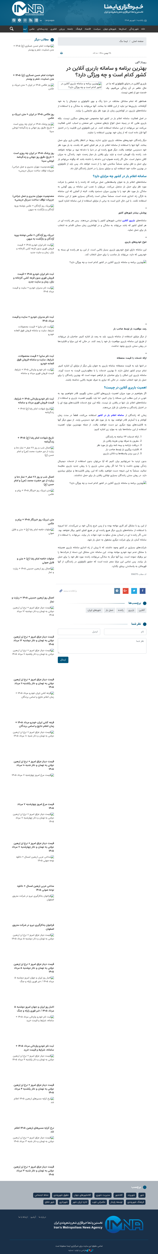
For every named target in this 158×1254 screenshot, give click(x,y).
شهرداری (63, 1202)
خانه (143, 29)
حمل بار (109, 610)
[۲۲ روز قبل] (33, 705)
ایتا (14, 20)
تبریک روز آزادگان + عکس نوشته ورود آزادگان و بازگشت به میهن (34, 237)
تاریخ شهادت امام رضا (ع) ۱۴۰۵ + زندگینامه (36, 440)
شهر (142, 1195)
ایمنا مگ (123, 41)
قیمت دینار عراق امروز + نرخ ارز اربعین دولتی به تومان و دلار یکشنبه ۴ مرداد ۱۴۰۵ (34, 1089)
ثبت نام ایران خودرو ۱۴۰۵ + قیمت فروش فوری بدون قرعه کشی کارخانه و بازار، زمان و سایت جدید (33, 278)
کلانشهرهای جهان (82, 1195)
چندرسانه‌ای (42, 29)
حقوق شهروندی (61, 1195)
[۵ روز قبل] (33, 136)
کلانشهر (119, 1195)
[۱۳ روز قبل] (33, 382)
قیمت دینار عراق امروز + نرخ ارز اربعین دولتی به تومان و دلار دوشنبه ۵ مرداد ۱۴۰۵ (34, 968)
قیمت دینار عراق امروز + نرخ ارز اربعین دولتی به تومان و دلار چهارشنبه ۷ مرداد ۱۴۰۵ (33, 847)
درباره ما (42, 1217)
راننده (121, 610)
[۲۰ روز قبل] (33, 581)
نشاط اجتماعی (42, 1195)
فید (30, 20)
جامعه (70, 29)
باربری (131, 610)
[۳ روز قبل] (33, 58)
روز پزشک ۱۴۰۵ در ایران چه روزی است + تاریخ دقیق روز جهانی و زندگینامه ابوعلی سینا (33, 157)
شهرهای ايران (94, 610)
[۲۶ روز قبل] (33, 908)
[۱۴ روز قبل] (33, 421)
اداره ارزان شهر (80, 1202)
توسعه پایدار (116, 1202)
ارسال (63, 660)
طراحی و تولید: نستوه (77, 1250)
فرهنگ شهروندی (135, 1202)
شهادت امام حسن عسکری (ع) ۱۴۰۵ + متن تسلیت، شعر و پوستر (33, 77)
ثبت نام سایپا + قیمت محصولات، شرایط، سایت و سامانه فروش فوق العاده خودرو (35, 360)
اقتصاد (88, 29)
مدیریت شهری (103, 1195)
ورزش (62, 29)
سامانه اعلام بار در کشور (111, 415)
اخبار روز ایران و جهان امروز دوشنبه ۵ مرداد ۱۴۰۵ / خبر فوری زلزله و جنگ (34, 1009)
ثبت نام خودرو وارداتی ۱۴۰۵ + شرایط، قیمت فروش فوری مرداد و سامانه (34, 401)
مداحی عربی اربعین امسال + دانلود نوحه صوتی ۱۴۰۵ (35, 888)
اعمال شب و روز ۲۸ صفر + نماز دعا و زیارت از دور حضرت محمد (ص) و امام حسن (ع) (34, 481)
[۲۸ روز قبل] (33, 1068)
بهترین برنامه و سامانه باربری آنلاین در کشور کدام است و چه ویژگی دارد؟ (106, 71)
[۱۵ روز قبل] (33, 503)
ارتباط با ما (23, 1217)
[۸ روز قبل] (33, 300)
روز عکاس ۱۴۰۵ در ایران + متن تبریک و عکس (33, 116)
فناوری (53, 29)
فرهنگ (79, 29)
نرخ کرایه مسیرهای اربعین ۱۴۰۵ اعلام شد (34, 1130)
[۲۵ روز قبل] (33, 787)
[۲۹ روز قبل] (33, 1111)
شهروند (131, 1195)
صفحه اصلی (137, 41)
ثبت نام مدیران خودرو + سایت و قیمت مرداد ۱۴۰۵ (33, 319)
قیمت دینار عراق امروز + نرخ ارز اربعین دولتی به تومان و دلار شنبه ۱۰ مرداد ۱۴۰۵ (34, 765)
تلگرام (19, 20)
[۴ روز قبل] (33, 97)
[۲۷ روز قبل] (33, 947)
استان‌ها (122, 29)
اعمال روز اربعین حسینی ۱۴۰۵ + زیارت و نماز (33, 600)
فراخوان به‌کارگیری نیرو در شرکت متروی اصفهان (33, 927)
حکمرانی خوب (98, 1202)
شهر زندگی (134, 29)
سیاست (97, 29)
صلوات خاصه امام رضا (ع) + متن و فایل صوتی (35, 561)
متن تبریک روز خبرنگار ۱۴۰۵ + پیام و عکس (34, 522)
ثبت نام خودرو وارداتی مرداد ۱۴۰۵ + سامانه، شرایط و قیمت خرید (35, 1048)
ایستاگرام (25, 20)
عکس (31, 29)
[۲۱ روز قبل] (33, 663)
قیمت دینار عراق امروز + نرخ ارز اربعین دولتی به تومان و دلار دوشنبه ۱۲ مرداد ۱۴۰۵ (33, 641)
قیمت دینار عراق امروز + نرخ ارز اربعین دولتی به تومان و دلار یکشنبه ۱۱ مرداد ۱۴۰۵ (34, 683)
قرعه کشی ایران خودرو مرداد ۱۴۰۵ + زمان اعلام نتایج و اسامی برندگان (34, 724)
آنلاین (128, 221)
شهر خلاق (49, 1202)
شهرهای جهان (109, 29)
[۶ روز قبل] (33, 218)
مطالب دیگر (41, 39)
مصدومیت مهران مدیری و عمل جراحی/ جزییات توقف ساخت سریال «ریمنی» (33, 198)
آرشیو (36, 20)
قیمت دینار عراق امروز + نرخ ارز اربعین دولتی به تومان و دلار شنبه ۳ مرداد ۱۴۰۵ (34, 1171)
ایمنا (113, 8)
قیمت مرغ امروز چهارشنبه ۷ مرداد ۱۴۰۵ (35, 806)
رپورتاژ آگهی (140, 62)
